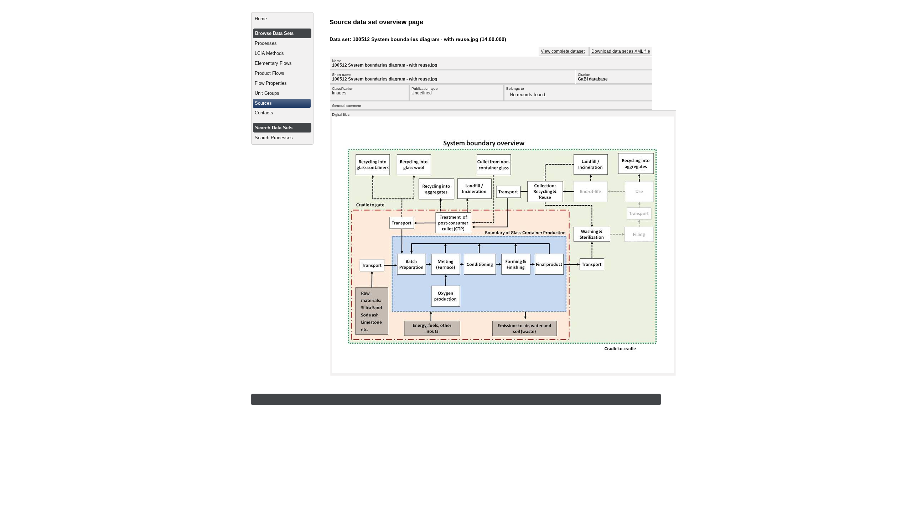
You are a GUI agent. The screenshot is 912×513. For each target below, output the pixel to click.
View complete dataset (563, 51)
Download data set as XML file (620, 51)
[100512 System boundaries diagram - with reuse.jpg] (503, 371)
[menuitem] (282, 19)
